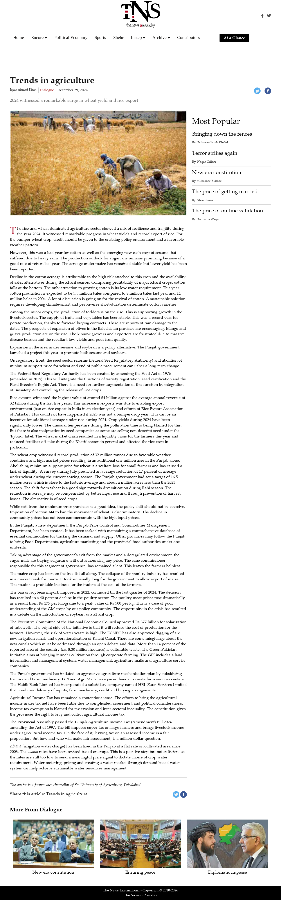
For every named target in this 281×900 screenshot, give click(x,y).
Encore (37, 37)
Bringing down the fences (222, 134)
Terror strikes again (214, 153)
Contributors (188, 37)
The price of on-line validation (227, 211)
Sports (100, 37)
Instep (136, 37)
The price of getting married (225, 191)
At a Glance (234, 37)
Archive (159, 37)
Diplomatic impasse (227, 872)
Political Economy (70, 37)
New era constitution (216, 172)
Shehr (118, 37)
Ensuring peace (140, 872)
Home (18, 37)
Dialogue (47, 90)
